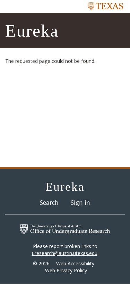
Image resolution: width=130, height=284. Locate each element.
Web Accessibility (75, 263)
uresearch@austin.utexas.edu (64, 253)
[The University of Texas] (106, 6)
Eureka (32, 30)
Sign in (80, 202)
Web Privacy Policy (66, 270)
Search (49, 202)
